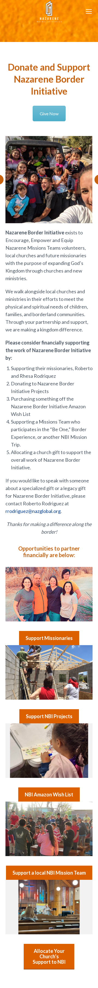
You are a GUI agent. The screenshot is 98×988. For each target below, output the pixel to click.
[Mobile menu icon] (89, 11)
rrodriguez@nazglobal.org (33, 511)
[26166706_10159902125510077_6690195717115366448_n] (48, 179)
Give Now (49, 113)
